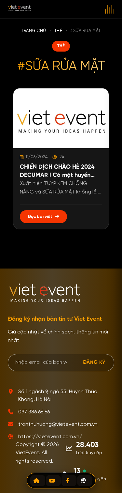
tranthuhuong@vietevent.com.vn (58, 424)
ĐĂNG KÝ (94, 362)
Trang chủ (33, 31)
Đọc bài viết (40, 216)
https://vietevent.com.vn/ (50, 436)
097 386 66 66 (34, 412)
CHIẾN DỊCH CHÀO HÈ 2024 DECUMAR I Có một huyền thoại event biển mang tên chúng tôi (57, 171)
